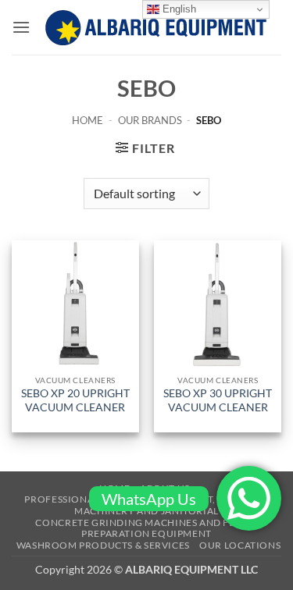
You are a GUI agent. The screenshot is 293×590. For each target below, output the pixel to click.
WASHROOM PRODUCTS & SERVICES (103, 545)
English (177, 9)
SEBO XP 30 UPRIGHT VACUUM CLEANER (217, 400)
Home (87, 120)
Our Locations (239, 545)
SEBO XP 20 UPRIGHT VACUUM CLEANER (75, 400)
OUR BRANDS (150, 120)
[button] (21, 27)
